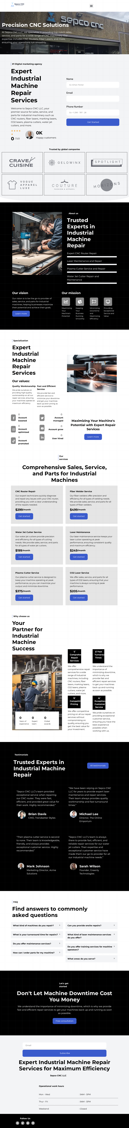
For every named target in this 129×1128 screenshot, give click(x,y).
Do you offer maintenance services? (32, 943)
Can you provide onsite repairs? (84, 925)
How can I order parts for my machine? (33, 953)
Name (69, 78)
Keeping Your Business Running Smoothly (80, 313)
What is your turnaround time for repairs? (35, 934)
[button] (91, 6)
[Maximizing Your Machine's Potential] (66, 302)
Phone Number (74, 106)
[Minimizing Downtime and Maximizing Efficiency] (94, 302)
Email (69, 92)
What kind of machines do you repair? (33, 925)
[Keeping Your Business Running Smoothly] (80, 302)
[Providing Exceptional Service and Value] (108, 302)
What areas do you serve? (81, 959)
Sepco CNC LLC (58, 1075)
